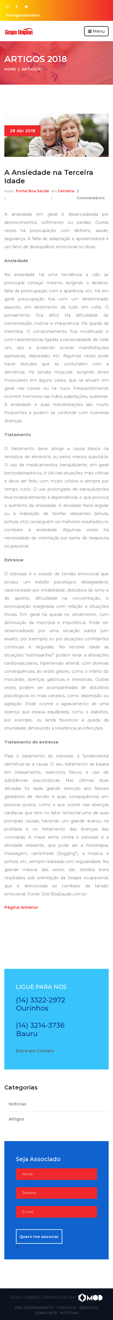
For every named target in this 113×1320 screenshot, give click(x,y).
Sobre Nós (46, 1313)
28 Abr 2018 (22, 130)
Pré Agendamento (23, 15)
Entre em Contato (35, 1051)
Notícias (17, 1104)
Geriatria (65, 191)
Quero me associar (39, 1236)
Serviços (88, 1308)
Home (10, 69)
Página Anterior (21, 907)
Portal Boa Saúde (32, 191)
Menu (98, 31)
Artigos (16, 1119)
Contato (66, 1308)
